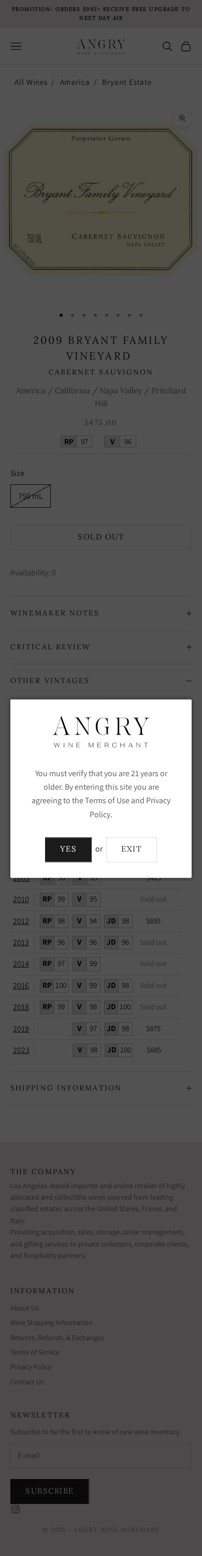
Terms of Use (107, 800)
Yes (68, 849)
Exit (131, 849)
